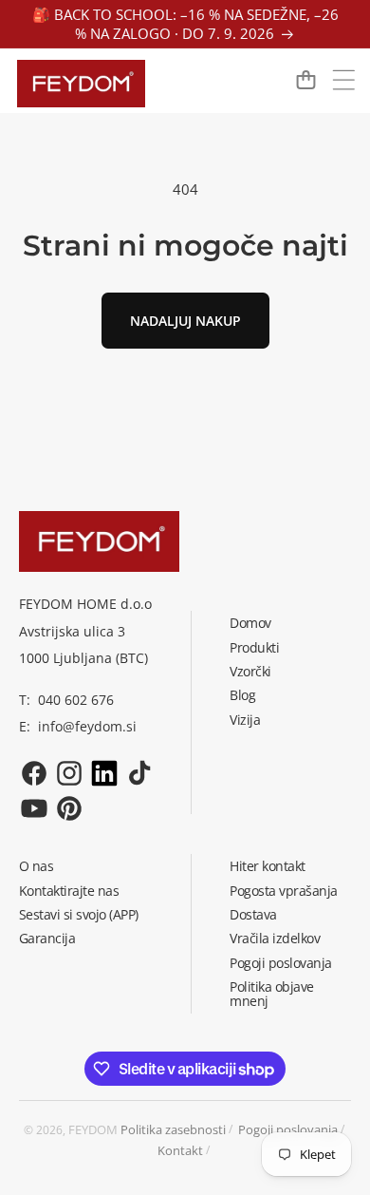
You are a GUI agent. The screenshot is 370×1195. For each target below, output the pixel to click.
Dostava (253, 914)
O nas (36, 866)
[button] (344, 79)
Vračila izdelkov (275, 938)
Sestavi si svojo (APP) (79, 914)
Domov (250, 623)
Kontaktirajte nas (69, 891)
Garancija (47, 938)
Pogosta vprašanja (284, 891)
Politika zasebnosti (173, 1129)
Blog (242, 695)
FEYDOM (93, 1129)
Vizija (245, 720)
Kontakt (180, 1150)
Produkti (254, 647)
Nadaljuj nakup (185, 321)
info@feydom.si (87, 726)
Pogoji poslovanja (281, 963)
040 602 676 (76, 700)
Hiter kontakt (267, 866)
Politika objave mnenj (272, 993)
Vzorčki (250, 671)
